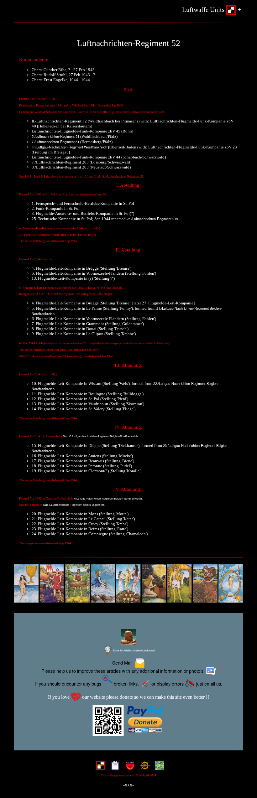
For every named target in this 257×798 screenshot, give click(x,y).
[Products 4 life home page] (158, 767)
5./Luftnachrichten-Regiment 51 (55, 136)
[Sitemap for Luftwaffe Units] (114, 767)
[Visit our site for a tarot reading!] (128, 583)
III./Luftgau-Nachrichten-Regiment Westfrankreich (69, 146)
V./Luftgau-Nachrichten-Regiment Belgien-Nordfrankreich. (108, 498)
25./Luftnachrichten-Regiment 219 (152, 218)
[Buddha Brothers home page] (143, 767)
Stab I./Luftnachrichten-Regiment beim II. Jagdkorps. (74, 504)
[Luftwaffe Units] (99, 767)
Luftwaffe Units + (211, 9)
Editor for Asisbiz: (134, 650)
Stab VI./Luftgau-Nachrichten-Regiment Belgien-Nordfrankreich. (101, 436)
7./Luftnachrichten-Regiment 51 (55, 141)
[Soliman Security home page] (128, 767)
